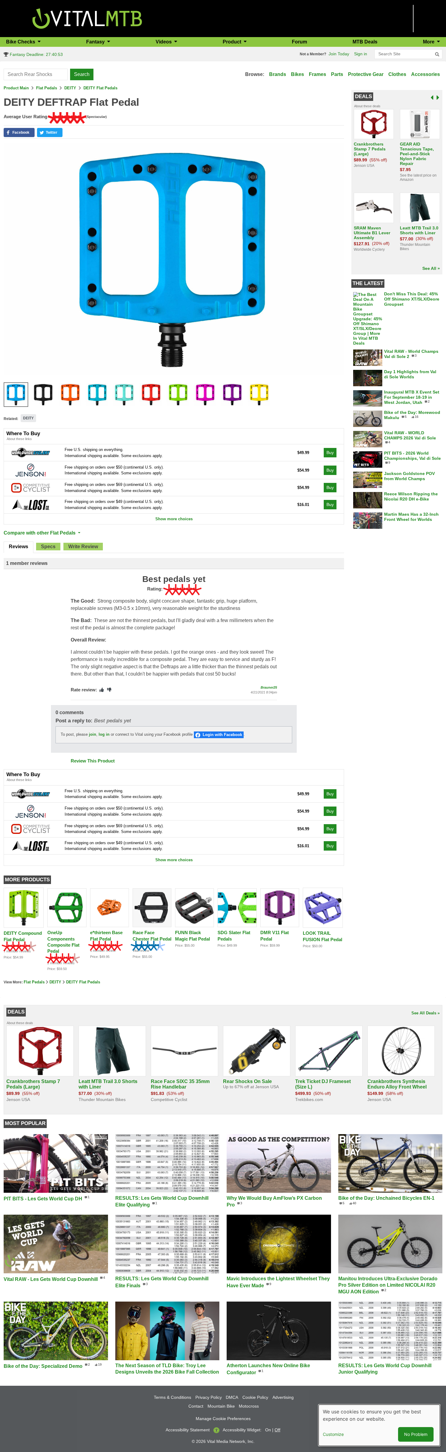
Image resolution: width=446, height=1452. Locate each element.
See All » (431, 268)
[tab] (18, 547)
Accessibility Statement (188, 1429)
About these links (19, 439)
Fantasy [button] (96, 41)
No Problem (415, 1434)
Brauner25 (269, 687)
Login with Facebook (222, 734)
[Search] (437, 54)
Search (82, 74)
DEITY (70, 88)
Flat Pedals (46, 88)
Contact (195, 1406)
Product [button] (232, 41)
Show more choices (174, 519)
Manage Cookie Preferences (223, 1418)
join (92, 734)
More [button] (429, 41)
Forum (299, 41)
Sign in (360, 53)
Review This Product (93, 760)
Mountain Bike (221, 1406)
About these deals (367, 106)
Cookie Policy (255, 1397)
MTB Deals (365, 41)
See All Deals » (425, 1013)
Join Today (339, 53)
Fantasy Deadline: (35, 54)
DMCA (232, 1397)
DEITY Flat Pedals (100, 88)
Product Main (16, 88)
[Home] (87, 18)
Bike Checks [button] (21, 41)
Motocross (249, 1406)
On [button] (268, 1429)
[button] (19, 132)
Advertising (283, 1397)
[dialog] (379, 1425)
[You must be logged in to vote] (102, 690)
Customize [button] (333, 1434)
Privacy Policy (208, 1397)
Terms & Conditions (172, 1397)
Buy (330, 452)
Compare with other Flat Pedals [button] (40, 532)
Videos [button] (164, 41)
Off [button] (277, 1429)
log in (104, 734)
